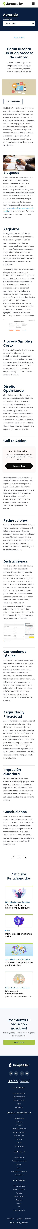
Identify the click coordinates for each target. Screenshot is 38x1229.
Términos (27, 1219)
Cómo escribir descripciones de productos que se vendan (18, 994)
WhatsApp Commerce (19, 1129)
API (19, 1207)
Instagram (19, 1125)
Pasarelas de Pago (19, 1093)
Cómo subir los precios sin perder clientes (19, 963)
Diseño (19, 1203)
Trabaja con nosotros (19, 1161)
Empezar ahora (19, 466)
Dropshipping (19, 1146)
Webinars (19, 1200)
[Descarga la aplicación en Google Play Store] (13, 1081)
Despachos (19, 1107)
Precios (19, 1164)
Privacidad (10, 1219)
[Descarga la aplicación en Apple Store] (25, 1081)
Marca (7, 931)
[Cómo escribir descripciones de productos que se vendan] (19, 978)
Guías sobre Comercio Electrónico (17, 902)
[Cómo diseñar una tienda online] (19, 921)
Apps (19, 1104)
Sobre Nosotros (19, 1157)
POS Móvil (19, 1139)
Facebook (19, 1122)
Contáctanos (19, 1175)
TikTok (19, 1143)
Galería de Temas (19, 1100)
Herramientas (19, 1196)
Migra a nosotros (19, 1189)
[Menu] (33, 3)
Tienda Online (19, 1118)
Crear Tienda (19, 1042)
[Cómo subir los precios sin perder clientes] (19, 949)
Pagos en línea (11, 23)
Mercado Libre (19, 1136)
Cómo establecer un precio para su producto (18, 906)
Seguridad (19, 1219)
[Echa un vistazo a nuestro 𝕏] (22, 1073)
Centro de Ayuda (19, 1186)
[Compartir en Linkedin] (25, 857)
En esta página (14, 101)
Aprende (19, 1193)
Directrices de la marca (19, 1171)
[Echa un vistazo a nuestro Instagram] (16, 1073)
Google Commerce (19, 1132)
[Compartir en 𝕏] (19, 857)
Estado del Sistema (19, 1210)
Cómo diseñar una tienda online (18, 935)
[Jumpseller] (19, 1065)
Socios (19, 1168)
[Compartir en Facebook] (13, 857)
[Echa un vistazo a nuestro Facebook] (11, 1073)
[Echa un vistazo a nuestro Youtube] (27, 1073)
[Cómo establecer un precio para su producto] (19, 892)
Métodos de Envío (19, 1097)
